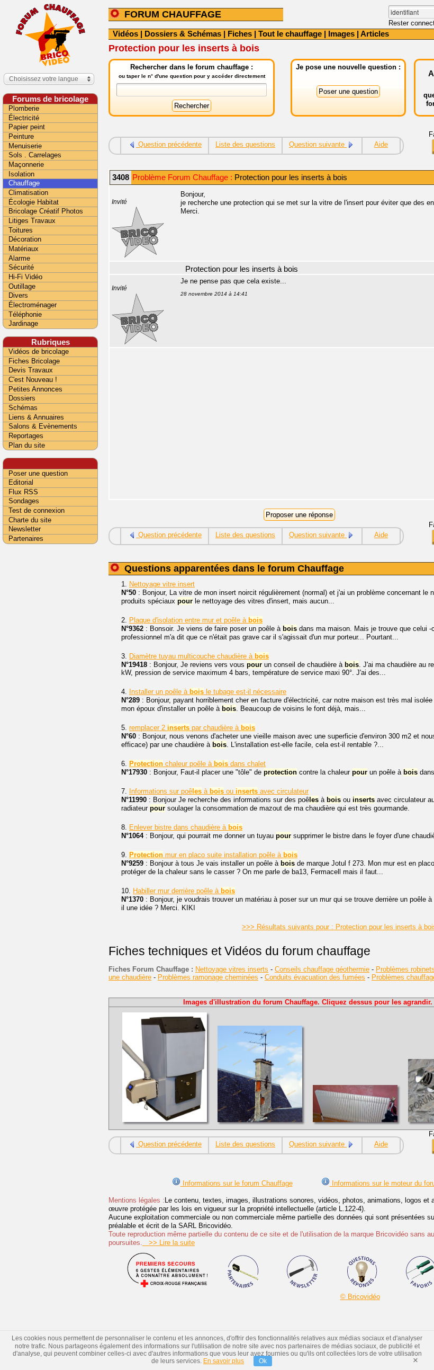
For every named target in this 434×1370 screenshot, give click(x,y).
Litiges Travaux (32, 221)
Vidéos (125, 33)
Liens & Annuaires (36, 417)
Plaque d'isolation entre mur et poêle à (196, 620)
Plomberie (23, 108)
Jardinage (23, 323)
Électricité (23, 118)
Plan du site (26, 445)
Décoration (24, 239)
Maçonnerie (26, 164)
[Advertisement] (50, 714)
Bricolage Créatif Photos (45, 211)
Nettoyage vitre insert (162, 584)
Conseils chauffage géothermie (322, 969)
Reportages (25, 436)
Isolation (21, 174)
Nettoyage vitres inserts (231, 969)
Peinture (21, 136)
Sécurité (21, 267)
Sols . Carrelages (34, 155)
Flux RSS (23, 492)
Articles (374, 33)
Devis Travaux (30, 370)
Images (341, 33)
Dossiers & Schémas (182, 33)
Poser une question (38, 473)
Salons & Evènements (42, 426)
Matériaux (23, 249)
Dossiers (21, 398)
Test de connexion (36, 510)
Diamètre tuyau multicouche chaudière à (199, 656)
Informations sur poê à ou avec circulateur (219, 791)
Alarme (19, 258)
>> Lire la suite (168, 1243)
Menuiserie (25, 146)
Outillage (21, 286)
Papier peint (26, 127)
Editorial (20, 482)
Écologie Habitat (33, 202)
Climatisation (28, 193)
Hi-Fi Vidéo (25, 277)
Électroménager (32, 305)
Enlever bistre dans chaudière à (185, 827)
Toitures (20, 230)
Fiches (240, 33)
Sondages (23, 501)
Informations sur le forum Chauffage (236, 1183)
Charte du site (29, 520)
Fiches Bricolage (34, 361)
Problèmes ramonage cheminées (208, 977)
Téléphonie (25, 314)
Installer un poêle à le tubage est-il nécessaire (207, 692)
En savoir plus (223, 1361)
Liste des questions (245, 144)
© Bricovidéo (360, 1297)
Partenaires (25, 538)
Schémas (23, 408)
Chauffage (24, 183)
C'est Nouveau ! (32, 380)
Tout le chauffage (290, 33)
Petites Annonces (35, 389)
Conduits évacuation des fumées (315, 977)
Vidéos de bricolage (38, 351)
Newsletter (24, 529)
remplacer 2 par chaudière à (192, 728)
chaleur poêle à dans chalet (197, 764)
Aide (381, 144)
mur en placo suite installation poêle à (213, 855)
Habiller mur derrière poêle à (184, 891)
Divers (18, 295)
